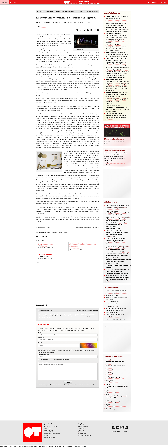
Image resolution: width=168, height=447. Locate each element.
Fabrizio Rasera (76, 248)
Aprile (113, 401)
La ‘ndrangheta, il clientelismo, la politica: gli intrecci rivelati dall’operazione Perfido (116, 47)
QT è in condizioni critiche (114, 139)
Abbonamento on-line (84, 435)
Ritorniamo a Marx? (44, 227)
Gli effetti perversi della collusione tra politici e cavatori (117, 108)
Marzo (116, 405)
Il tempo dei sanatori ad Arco (115, 319)
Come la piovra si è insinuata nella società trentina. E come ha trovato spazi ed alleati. (117, 54)
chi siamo (46, 435)
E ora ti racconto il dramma (115, 314)
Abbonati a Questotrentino (114, 150)
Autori (80, 432)
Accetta (83, 446)
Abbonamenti (82, 433)
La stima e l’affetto (112, 295)
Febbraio (115, 361)
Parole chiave (82, 428)
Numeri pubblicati (83, 426)
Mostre (65, 232)
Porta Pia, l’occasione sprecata (116, 291)
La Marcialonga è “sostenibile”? (116, 293)
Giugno (113, 391)
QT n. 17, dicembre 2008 (48, 11)
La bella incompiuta (112, 317)
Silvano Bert (43, 246)
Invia (68, 382)
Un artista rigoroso (112, 306)
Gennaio (115, 365)
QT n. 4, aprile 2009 (77, 249)
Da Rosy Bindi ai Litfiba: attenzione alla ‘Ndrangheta (116, 116)
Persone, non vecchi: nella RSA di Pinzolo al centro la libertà (117, 309)
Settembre (112, 381)
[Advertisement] (67, 282)
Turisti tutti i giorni (112, 312)
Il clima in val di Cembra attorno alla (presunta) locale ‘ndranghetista (117, 29)
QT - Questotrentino (112, 301)
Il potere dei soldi (111, 304)
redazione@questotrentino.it (52, 433)
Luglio (117, 386)
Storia (48, 232)
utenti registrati (71, 328)
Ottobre (115, 377)
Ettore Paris (43, 27)
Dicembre (109, 369)
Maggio (116, 396)
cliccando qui (47, 352)
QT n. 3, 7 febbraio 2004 (47, 247)
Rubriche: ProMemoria (66, 11)
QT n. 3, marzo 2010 (46, 258)
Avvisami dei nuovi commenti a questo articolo (55, 360)
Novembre (110, 373)
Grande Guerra (57, 232)
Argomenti (81, 430)
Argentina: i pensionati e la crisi (87, 227)
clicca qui (77, 446)
